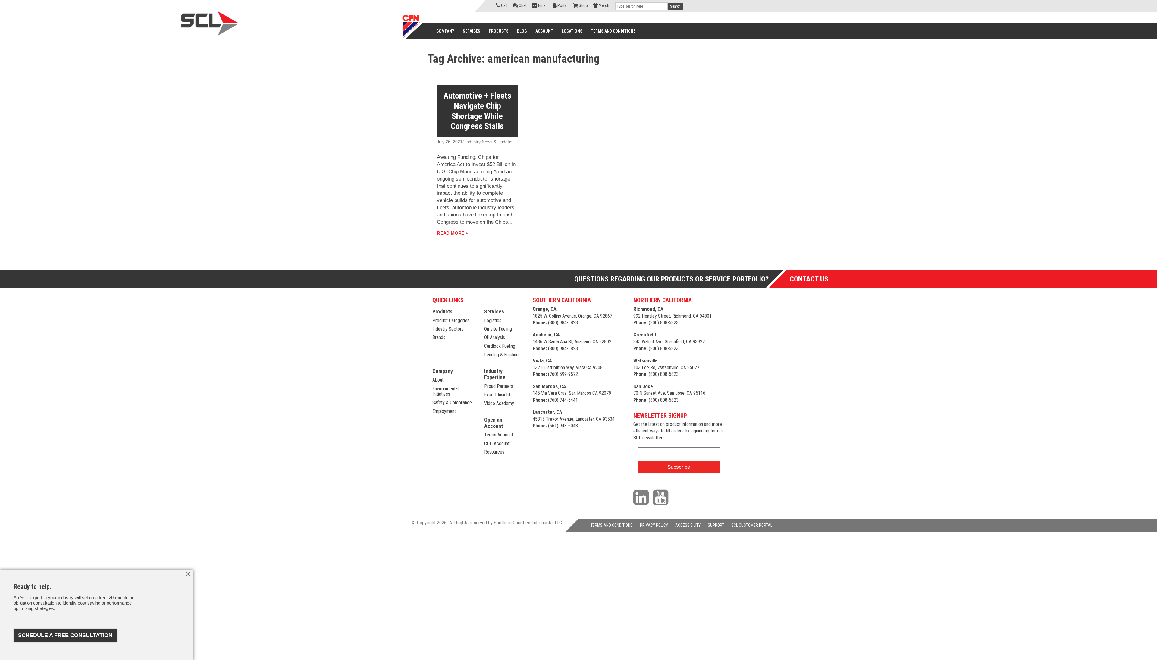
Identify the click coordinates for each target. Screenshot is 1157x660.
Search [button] (675, 6)
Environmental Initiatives (445, 391)
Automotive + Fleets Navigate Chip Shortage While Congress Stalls (477, 111)
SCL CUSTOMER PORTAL (751, 525)
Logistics (492, 320)
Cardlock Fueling (499, 346)
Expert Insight (497, 395)
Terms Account (498, 435)
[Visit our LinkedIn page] (642, 497)
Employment (444, 411)
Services (494, 311)
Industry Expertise (494, 374)
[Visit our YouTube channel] (662, 497)
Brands (438, 337)
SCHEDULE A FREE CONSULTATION (65, 635)
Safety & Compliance (452, 402)
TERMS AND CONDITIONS (612, 525)
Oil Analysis (494, 337)
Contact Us (809, 279)
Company (442, 371)
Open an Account (493, 422)
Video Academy (499, 403)
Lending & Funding (501, 354)
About (438, 380)
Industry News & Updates (489, 141)
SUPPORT (716, 525)
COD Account (497, 443)
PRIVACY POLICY (654, 525)
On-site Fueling (498, 329)
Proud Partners (498, 386)
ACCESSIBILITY (688, 525)
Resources (494, 452)
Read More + (452, 233)
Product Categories (450, 320)
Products (442, 311)
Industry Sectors (448, 329)
